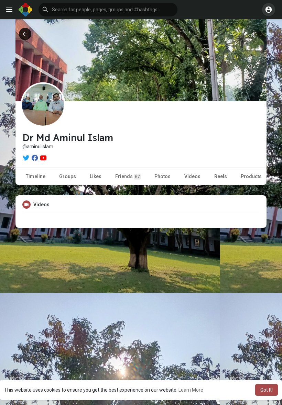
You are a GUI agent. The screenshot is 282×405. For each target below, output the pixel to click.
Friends (127, 176)
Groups (67, 176)
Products (251, 176)
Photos (162, 176)
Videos (192, 176)
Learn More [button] (190, 390)
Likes (95, 176)
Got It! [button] (266, 390)
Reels (220, 176)
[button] (108, 9)
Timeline (35, 176)
